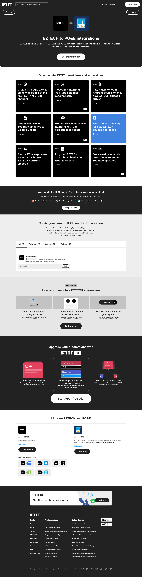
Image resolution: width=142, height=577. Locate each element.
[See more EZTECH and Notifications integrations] (43, 463)
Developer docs (35, 553)
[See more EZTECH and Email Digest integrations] (26, 463)
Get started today (71, 56)
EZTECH (51, 38)
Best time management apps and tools (84, 531)
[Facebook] (82, 568)
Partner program (51, 569)
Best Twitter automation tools (81, 527)
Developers (33, 569)
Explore (104, 4)
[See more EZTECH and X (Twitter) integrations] (59, 463)
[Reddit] (110, 568)
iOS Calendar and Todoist (53, 549)
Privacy (67, 569)
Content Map (34, 542)
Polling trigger (31, 259)
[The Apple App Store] (106, 520)
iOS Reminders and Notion (53, 545)
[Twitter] (101, 568)
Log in (120, 4)
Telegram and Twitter (51, 553)
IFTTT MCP (33, 535)
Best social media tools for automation (84, 556)
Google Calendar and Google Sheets (56, 531)
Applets (32, 531)
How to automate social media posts (83, 553)
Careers (41, 569)
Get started (132, 4)
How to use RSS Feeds (79, 538)
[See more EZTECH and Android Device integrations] (26, 472)
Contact (60, 569)
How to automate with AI (79, 524)
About (74, 569)
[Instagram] (91, 568)
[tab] (21, 244)
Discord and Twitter (51, 556)
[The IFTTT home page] (7, 4)
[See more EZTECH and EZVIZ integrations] (43, 472)
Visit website (22, 444)
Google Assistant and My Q (53, 535)
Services (32, 524)
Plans (112, 4)
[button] (71, 326)
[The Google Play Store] (106, 525)
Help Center (33, 538)
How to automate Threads (80, 549)
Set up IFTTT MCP (71, 208)
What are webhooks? (78, 542)
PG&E (70, 38)
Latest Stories (78, 520)
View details (23, 266)
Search (32, 545)
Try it (65, 266)
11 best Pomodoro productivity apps (83, 545)
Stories (32, 527)
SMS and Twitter (50, 542)
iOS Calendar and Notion (52, 527)
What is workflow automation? (81, 535)
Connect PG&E (82, 451)
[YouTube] (96, 568)
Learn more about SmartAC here (105, 442)
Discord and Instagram (52, 524)
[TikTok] (105, 568)
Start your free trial (71, 398)
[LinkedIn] (87, 568)
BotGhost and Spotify (51, 538)
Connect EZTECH (27, 449)
